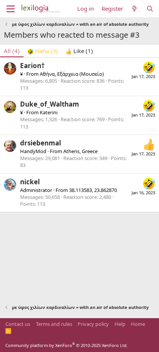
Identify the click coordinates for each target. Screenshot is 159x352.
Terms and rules (54, 323)
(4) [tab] (12, 51)
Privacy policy (93, 323)
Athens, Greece (80, 151)
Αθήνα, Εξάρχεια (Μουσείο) (72, 73)
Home (138, 323)
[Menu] (11, 9)
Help (120, 323)
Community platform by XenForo (66, 345)
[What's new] (134, 9)
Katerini (49, 112)
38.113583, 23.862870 (93, 190)
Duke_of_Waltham (49, 104)
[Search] (149, 9)
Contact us (17, 323)
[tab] (43, 51)
